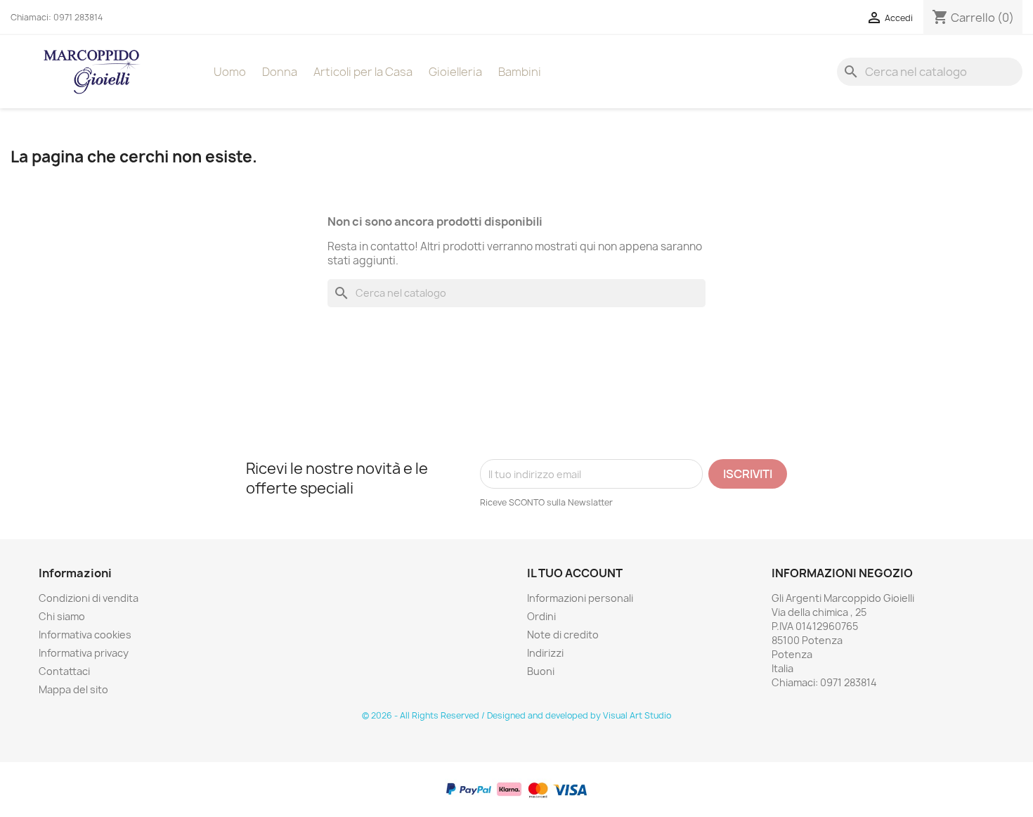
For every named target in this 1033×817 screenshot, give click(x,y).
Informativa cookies (85, 634)
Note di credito (563, 634)
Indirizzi (545, 653)
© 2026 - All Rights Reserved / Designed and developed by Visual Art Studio (516, 715)
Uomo (230, 71)
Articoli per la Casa (362, 71)
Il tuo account (575, 573)
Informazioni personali (580, 598)
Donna (279, 71)
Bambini (519, 71)
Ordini (541, 616)
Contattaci (64, 671)
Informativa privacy (84, 653)
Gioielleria (455, 71)
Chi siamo (62, 616)
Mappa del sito (73, 689)
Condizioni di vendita (88, 598)
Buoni (540, 671)
